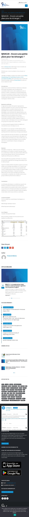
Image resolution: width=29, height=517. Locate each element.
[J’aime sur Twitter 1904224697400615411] (7, 424)
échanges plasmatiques (13, 62)
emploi (20, 387)
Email (13, 248)
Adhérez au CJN (5, 443)
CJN (26, 386)
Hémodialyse (4, 391)
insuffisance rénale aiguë (12, 391)
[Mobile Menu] (26, 5)
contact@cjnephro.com (11, 483)
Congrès (3, 387)
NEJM (14, 393)
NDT (11, 393)
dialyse (7, 387)
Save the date (18, 398)
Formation (12, 389)
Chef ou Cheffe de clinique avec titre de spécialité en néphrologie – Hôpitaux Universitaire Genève (16, 368)
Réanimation (4, 398)
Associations (4, 386)
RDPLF (9, 396)
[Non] (27, 512)
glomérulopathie (22, 62)
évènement (23, 400)
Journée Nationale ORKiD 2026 (10, 340)
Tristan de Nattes (4, 59)
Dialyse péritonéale (14, 387)
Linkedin (7, 498)
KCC (5, 393)
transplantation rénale (14, 400)
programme (4, 396)
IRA (23, 391)
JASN (2, 63)
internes (20, 391)
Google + (10, 248)
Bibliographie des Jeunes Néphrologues (15, 60)
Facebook (2, 248)
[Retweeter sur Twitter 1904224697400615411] (5, 424)
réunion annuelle (11, 398)
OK (15, 514)
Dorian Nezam (17, 80)
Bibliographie (4, 60)
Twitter (5, 248)
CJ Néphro (4, 414)
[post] (3, 355)
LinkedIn (8, 248)
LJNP (8, 393)
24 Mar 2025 (15, 414)
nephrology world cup (20, 393)
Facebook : (3, 498)
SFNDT (24, 398)
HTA (24, 389)
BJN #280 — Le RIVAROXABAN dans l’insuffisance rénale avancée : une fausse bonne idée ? (16, 362)
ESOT (7, 389)
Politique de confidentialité (7, 491)
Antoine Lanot (8, 66)
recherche (13, 396)
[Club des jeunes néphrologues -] (5, 4)
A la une (6, 384)
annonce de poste (17, 384)
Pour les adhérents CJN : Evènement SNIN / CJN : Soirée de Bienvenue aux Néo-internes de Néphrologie (14, 318)
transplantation (5, 400)
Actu (3, 384)
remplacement (18, 396)
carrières (22, 386)
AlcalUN (11, 384)
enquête (24, 387)
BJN (7, 62)
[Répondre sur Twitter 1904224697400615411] (2, 424)
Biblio (9, 386)
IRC (2, 393)
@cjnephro (9, 414)
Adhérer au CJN (23, 2)
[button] (9, 298)
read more (7, 295)
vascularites (5, 63)
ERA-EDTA (3, 389)
